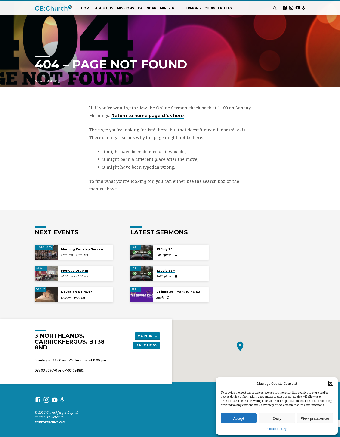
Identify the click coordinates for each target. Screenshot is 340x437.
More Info (148, 336)
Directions (147, 345)
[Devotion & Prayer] (46, 295)
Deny (277, 418)
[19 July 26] (141, 252)
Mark (160, 298)
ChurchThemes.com (50, 422)
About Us (104, 8)
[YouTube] (297, 7)
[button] (330, 383)
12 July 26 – (166, 270)
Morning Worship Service (82, 249)
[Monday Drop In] (46, 273)
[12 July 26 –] (141, 273)
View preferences (315, 418)
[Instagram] (291, 7)
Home (86, 8)
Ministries (170, 8)
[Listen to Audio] (175, 255)
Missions (125, 8)
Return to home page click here (147, 115)
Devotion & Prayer (76, 292)
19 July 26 (165, 249)
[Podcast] (303, 8)
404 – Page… (55, 81)
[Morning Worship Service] (46, 252)
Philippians (163, 255)
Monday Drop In (74, 270)
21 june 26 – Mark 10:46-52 (178, 292)
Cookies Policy (277, 429)
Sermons (192, 8)
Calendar (147, 8)
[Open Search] (274, 8)
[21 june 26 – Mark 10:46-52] (141, 295)
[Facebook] (284, 7)
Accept (238, 418)
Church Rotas (218, 8)
